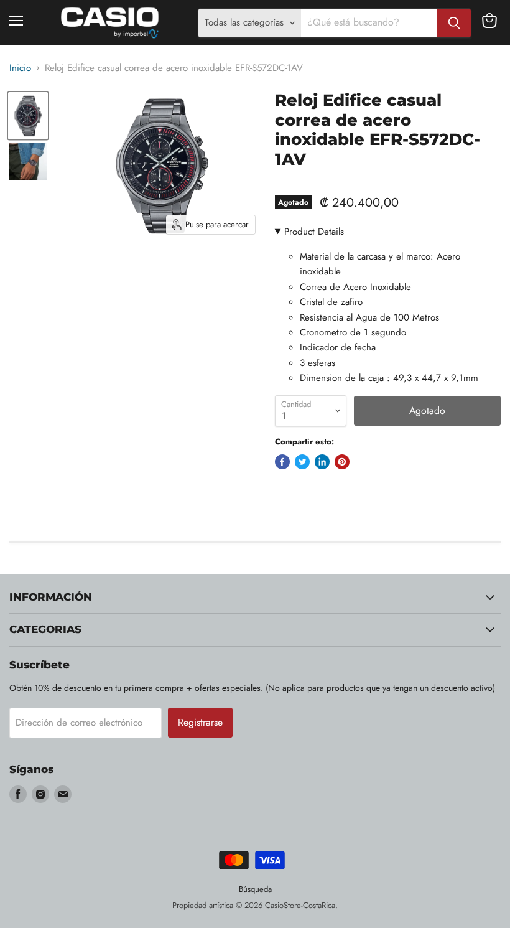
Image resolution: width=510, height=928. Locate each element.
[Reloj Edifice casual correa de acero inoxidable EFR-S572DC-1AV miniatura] (28, 115)
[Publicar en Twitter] (302, 461)
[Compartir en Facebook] (282, 461)
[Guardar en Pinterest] (342, 461)
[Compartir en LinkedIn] (322, 461)
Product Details (314, 231)
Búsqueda (255, 889)
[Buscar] (454, 23)
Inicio (20, 68)
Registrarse (200, 722)
